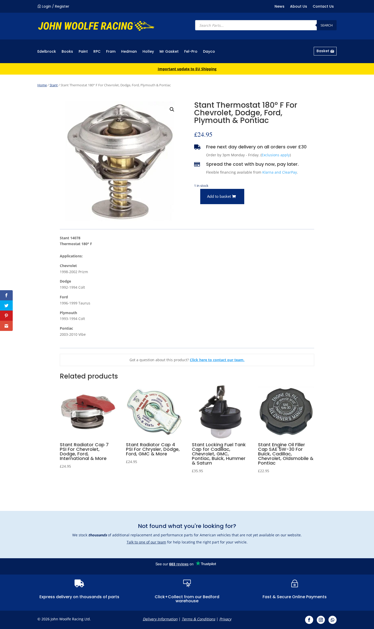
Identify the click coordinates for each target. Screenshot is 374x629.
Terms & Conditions (198, 619)
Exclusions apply (276, 154)
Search (327, 25)
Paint (83, 52)
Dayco (209, 52)
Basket (323, 50)
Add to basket (219, 196)
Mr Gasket (169, 52)
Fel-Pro (190, 52)
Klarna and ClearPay (279, 172)
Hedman (129, 52)
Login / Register (55, 6)
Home (42, 85)
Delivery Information (160, 619)
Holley (148, 52)
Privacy (225, 619)
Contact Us (323, 7)
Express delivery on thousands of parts (79, 597)
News (279, 7)
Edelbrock (46, 52)
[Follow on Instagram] (321, 620)
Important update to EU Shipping (187, 68)
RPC (96, 52)
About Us (298, 7)
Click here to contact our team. (217, 359)
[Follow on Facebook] (309, 620)
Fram (111, 52)
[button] (172, 109)
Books (67, 52)
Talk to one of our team (146, 542)
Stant (54, 85)
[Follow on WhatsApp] (332, 620)
